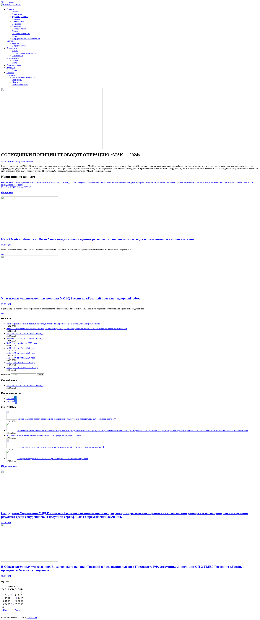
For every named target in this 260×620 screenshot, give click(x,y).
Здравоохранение (20, 16)
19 (12, 601)
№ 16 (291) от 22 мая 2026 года (20, 348)
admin (14, 161)
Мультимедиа (12, 58)
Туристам (10, 75)
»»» (2, 254)
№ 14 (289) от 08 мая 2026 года (20, 358)
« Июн (4, 610)
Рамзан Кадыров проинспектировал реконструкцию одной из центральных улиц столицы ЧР (61, 447)
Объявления (17, 55)
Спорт (15, 36)
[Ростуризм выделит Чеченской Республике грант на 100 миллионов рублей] (12, 458)
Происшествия (19, 29)
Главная (10, 72)
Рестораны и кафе (20, 85)
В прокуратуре (19, 46)
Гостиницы (17, 80)
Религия (16, 31)
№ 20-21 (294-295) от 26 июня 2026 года (24, 333)
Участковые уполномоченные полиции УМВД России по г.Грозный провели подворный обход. (71, 298)
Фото (14, 63)
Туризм (15, 43)
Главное (15, 12)
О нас (14, 70)
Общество (16, 24)
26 (12, 604)
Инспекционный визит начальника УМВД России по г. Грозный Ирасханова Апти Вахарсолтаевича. (53, 324)
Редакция (10, 67)
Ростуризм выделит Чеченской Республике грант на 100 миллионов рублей (53, 458)
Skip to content (7, 2)
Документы (11, 48)
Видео (15, 60)
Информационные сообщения (26, 38)
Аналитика (17, 14)
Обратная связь (13, 65)
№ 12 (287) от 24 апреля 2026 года (22, 367)
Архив (15, 50)
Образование (18, 21)
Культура (16, 19)
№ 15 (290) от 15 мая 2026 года (20, 353)
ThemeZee (32, 617)
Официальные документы (24, 53)
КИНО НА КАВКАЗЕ (16, 187)
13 (16, 598)
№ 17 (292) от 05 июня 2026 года (21, 343)
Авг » (17, 610)
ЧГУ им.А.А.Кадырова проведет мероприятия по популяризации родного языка (43, 435)
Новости (10, 9)
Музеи (15, 82)
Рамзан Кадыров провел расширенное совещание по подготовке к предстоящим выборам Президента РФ (67, 419)
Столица (10, 41)
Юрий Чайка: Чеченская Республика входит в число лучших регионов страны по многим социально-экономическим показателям (97, 239)
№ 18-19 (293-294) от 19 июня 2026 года (24, 338)
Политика (16, 26)
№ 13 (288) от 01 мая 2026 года (20, 362)
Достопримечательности (23, 77)
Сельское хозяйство (21, 33)
